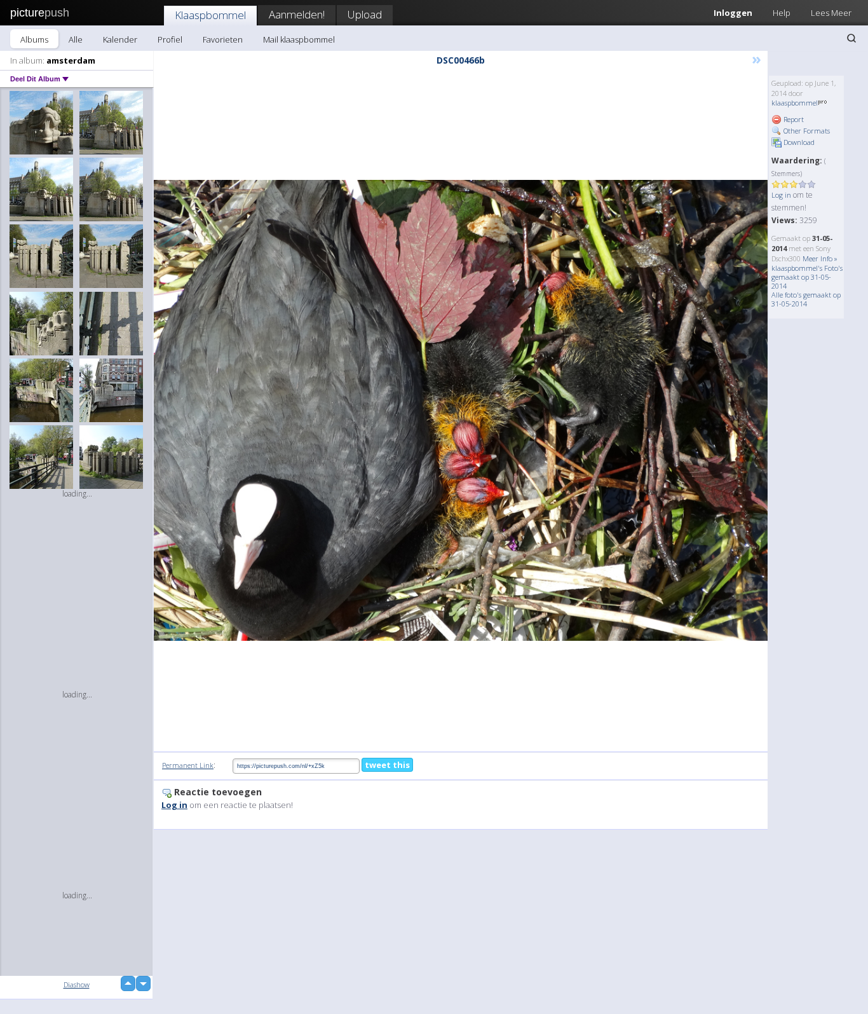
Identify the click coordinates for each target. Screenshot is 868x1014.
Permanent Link (188, 765)
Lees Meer (831, 12)
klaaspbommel (794, 102)
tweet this (387, 765)
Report (793, 119)
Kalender (120, 39)
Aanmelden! (297, 14)
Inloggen (733, 12)
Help (781, 12)
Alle (76, 39)
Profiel (170, 39)
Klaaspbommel (210, 15)
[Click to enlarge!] (461, 410)
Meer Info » (820, 258)
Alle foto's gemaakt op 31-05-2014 (806, 299)
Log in (781, 195)
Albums (34, 39)
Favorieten (223, 39)
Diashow (77, 984)
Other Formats (806, 130)
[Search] (851, 38)
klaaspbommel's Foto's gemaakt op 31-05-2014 (807, 277)
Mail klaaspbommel (299, 39)
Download (798, 142)
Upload (365, 14)
